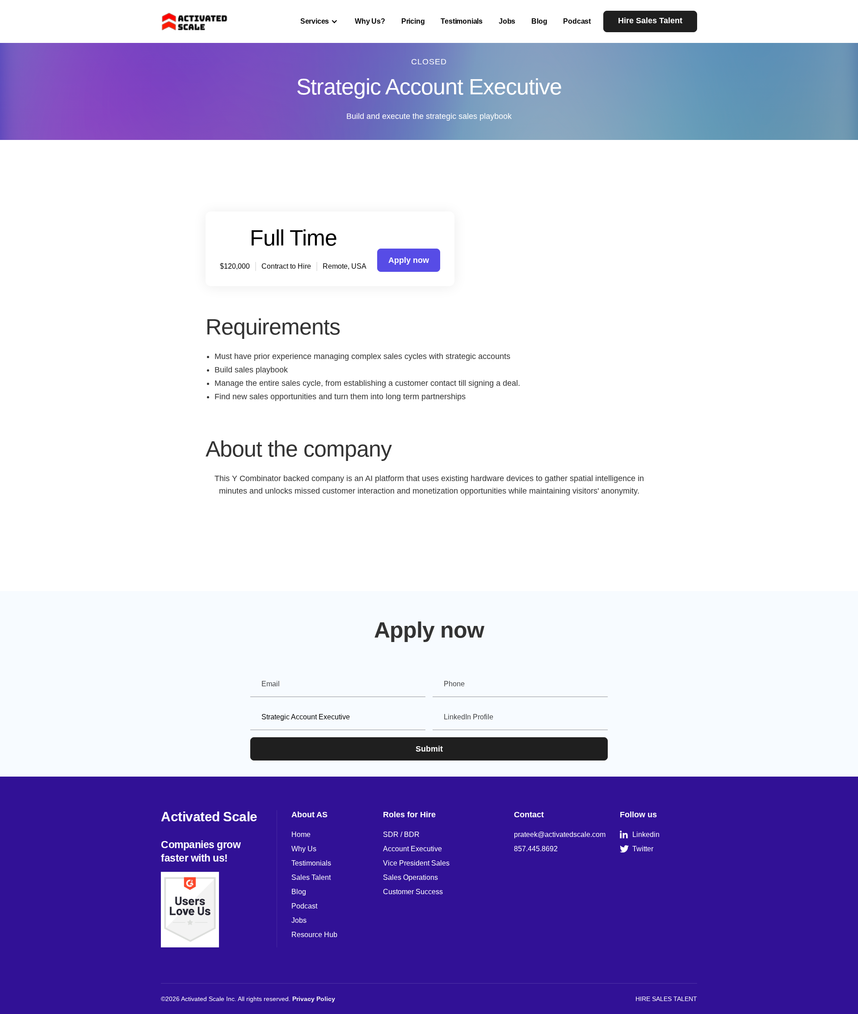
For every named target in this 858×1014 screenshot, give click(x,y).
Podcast (577, 21)
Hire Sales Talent (650, 20)
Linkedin (640, 834)
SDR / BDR (401, 834)
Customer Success (413, 892)
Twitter (636, 849)
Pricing (413, 21)
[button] (319, 21)
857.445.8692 (536, 849)
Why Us (303, 849)
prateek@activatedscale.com (560, 834)
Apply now (408, 260)
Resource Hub (314, 934)
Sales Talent (311, 877)
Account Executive (412, 849)
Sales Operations (410, 877)
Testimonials (462, 21)
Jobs (507, 21)
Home (301, 834)
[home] (195, 21)
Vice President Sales (416, 863)
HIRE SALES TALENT (666, 998)
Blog (539, 21)
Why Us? (370, 21)
